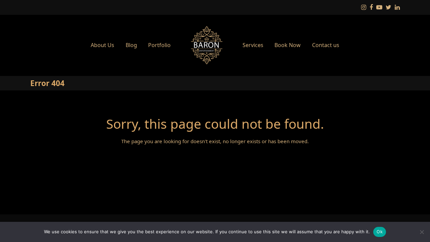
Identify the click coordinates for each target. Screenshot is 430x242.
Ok (380, 231)
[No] (421, 232)
